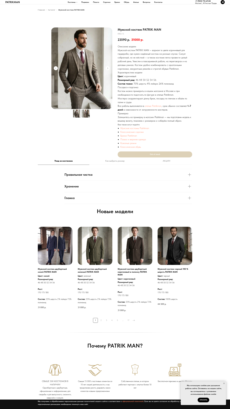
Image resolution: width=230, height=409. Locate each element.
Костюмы (71, 2)
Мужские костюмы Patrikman (134, 128)
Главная (41, 10)
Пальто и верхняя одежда (133, 139)
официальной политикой (132, 401)
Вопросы (146, 2)
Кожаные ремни (128, 143)
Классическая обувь (130, 146)
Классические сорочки (132, 132)
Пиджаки (85, 2)
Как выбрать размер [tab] (115, 161)
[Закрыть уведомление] (224, 383)
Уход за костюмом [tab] (63, 161)
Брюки (117, 2)
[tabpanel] (115, 186)
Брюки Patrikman (128, 135)
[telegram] (223, 2)
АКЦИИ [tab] (166, 161)
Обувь (126, 2)
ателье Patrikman (153, 106)
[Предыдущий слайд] (56, 68)
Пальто (96, 2)
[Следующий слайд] (108, 68)
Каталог (51, 10)
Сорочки (106, 2)
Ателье (136, 2)
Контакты (158, 2)
